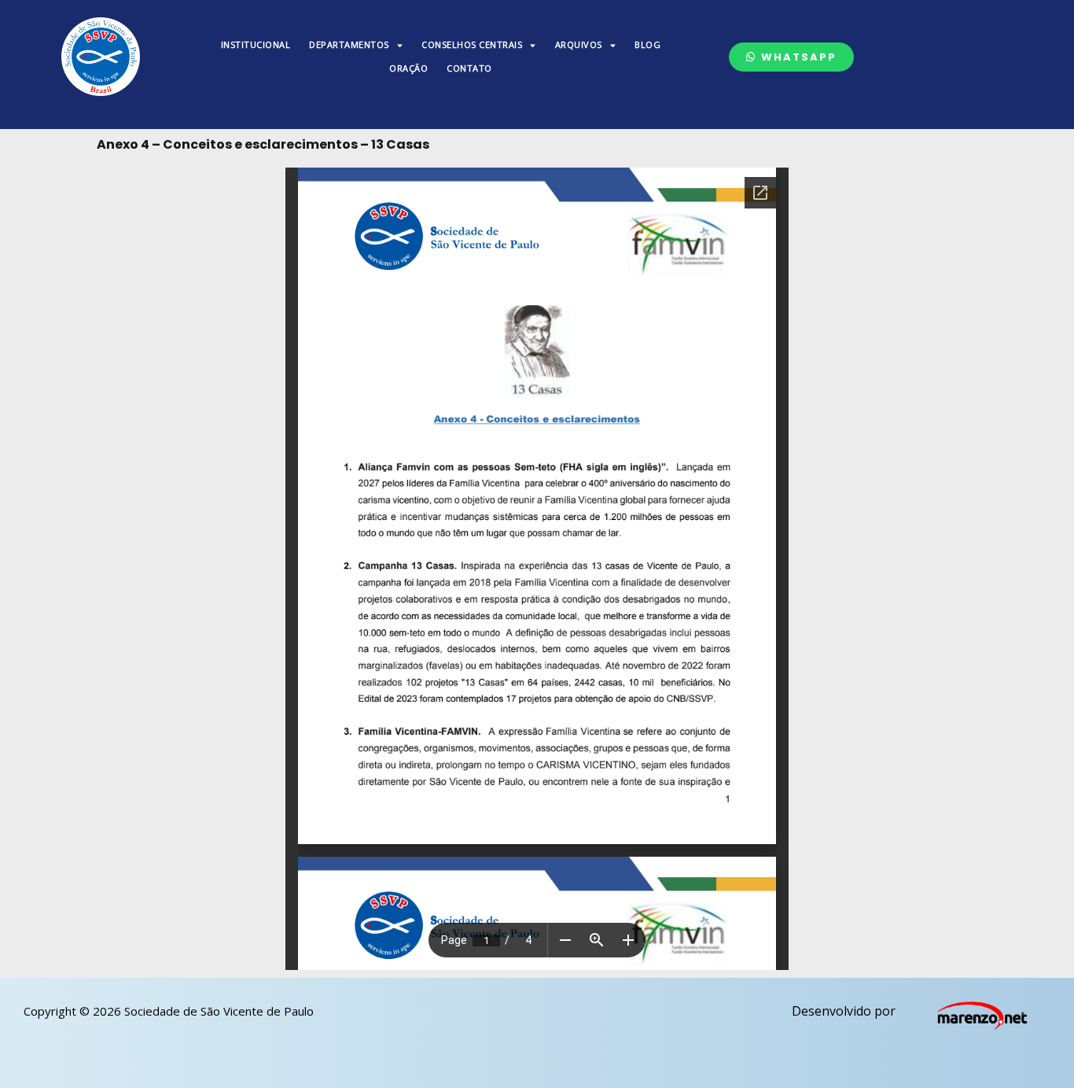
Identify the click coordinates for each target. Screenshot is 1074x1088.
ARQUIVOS (578, 44)
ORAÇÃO (408, 68)
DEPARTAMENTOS (349, 44)
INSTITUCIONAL (256, 44)
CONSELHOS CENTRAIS (471, 44)
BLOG (647, 44)
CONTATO (469, 68)
